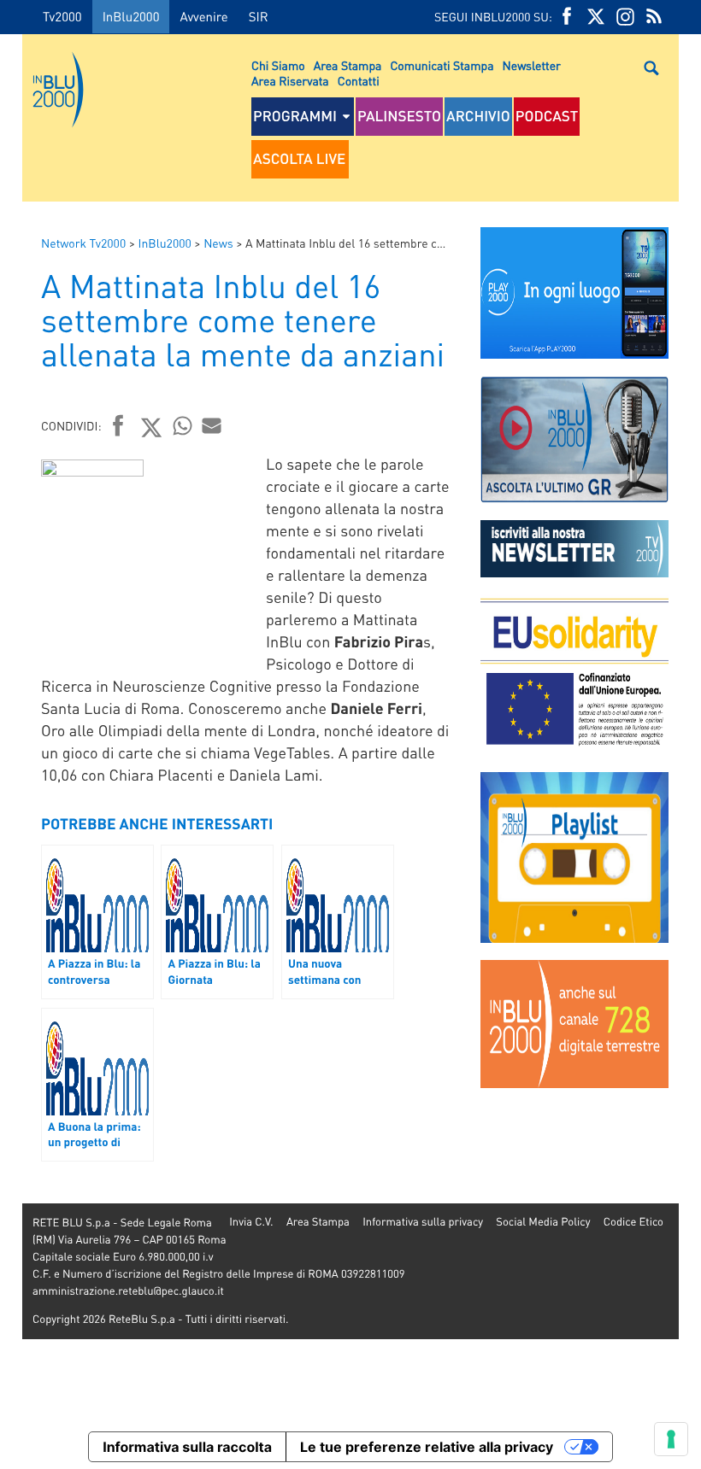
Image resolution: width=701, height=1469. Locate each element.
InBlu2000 (131, 16)
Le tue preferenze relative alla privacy (426, 1446)
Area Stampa (348, 65)
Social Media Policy (543, 1221)
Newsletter (532, 65)
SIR (258, 16)
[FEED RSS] (654, 16)
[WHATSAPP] (182, 425)
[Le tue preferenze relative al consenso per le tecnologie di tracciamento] (671, 1439)
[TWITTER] (595, 16)
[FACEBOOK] (566, 16)
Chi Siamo (278, 65)
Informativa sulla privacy (422, 1221)
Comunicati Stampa (441, 65)
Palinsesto (399, 116)
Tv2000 (62, 16)
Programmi (295, 116)
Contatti (359, 81)
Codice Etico (633, 1221)
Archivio (478, 116)
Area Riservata (290, 81)
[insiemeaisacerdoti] (11, 746)
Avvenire (203, 16)
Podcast (547, 116)
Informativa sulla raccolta (187, 1446)
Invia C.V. (251, 1221)
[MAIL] (212, 425)
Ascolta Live (299, 158)
